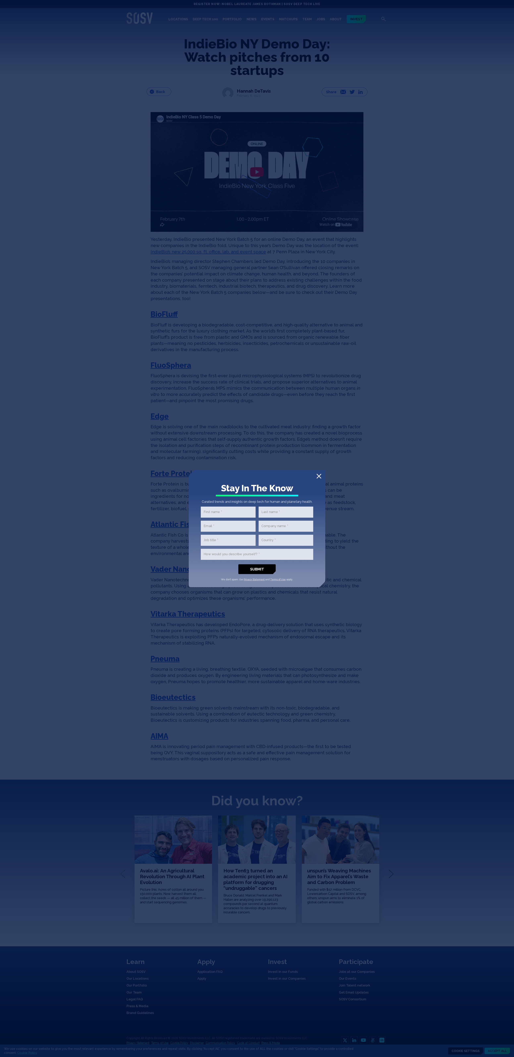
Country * (268, 540)
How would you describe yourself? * (232, 554)
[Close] (319, 476)
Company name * (274, 526)
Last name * (270, 512)
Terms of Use (278, 579)
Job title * (211, 540)
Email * (209, 526)
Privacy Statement (254, 579)
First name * (213, 512)
